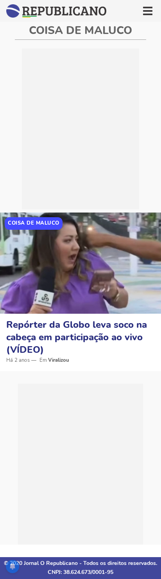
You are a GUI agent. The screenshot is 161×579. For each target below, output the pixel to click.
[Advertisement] (80, 128)
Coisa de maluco (33, 223)
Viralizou (58, 360)
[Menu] (147, 10)
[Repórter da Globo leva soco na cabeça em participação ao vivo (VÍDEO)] (80, 263)
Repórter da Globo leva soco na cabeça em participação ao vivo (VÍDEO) (76, 337)
